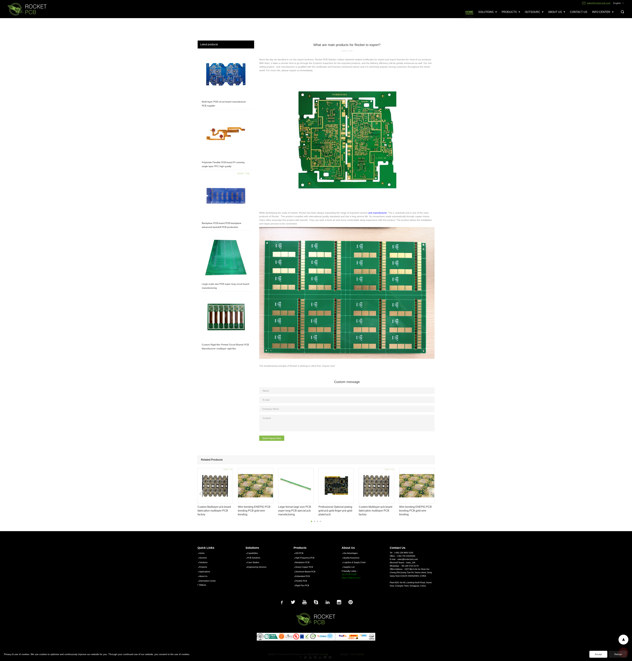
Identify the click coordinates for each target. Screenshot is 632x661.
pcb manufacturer (378, 212)
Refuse (618, 654)
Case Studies (253, 562)
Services (203, 558)
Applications (204, 572)
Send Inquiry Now (272, 438)
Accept (598, 654)
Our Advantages (350, 553)
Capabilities (252, 553)
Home (202, 553)
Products (203, 567)
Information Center (207, 581)
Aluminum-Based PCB (305, 572)
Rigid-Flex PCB (302, 585)
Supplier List (349, 567)
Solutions (203, 562)
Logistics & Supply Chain (354, 562)
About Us (203, 576)
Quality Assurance (351, 558)
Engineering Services (256, 567)
